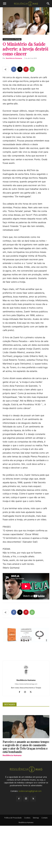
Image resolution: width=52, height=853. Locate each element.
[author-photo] (26, 676)
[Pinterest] (26, 69)
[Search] (48, 3)
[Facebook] (13, 69)
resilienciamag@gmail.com (30, 791)
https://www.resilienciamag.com (26, 684)
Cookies (27, 818)
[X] (20, 69)
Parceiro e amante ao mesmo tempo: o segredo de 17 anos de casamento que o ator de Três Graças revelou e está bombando (26, 747)
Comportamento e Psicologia (12, 39)
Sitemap (36, 818)
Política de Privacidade (13, 818)
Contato (44, 818)
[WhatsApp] (32, 69)
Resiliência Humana (14, 58)
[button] (4, 3)
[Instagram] (26, 692)
